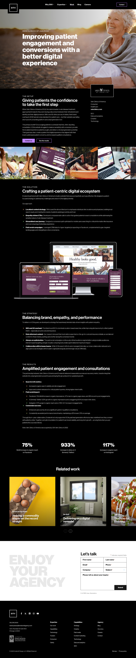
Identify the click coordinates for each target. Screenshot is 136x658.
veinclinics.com (96, 109)
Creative (93, 119)
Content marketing (79, 636)
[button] (70, 531)
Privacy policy (123, 651)
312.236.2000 (13, 622)
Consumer (94, 104)
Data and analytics (97, 116)
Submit (120, 588)
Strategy (76, 625)
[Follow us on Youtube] (38, 614)
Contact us (28, 141)
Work (72, 5)
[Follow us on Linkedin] (30, 614)
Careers (87, 5)
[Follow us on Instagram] (34, 614)
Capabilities (53, 629)
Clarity (52, 642)
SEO (92, 113)
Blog (79, 5)
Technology (95, 121)
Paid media (77, 632)
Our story (100, 629)
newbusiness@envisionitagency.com (20, 625)
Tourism (52, 636)
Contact (121, 5)
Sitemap (114, 651)
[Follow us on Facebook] (21, 614)
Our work (53, 625)
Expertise (61, 5)
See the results (44, 141)
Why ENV (49, 5)
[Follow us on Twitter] (25, 614)
